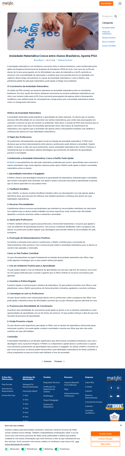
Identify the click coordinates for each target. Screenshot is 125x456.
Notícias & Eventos (65, 60)
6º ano (25, 417)
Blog (66, 389)
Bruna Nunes (39, 60)
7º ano (25, 421)
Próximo (58, 361)
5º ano (25, 413)
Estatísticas (65, 449)
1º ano (25, 396)
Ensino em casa (8, 396)
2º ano (25, 400)
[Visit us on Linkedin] (111, 396)
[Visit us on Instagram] (118, 388)
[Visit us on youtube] (118, 396)
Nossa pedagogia (50, 400)
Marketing (49, 449)
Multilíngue (48, 396)
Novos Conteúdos (108, 42)
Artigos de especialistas (106, 33)
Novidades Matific (108, 28)
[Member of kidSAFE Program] (114, 406)
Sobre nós (89, 383)
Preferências (32, 449)
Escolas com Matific (109, 46)
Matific (12, 162)
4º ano (25, 408)
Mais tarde (105, 444)
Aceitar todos (105, 434)
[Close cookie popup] (121, 425)
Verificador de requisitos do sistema (49, 389)
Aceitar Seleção (105, 439)
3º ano (25, 404)
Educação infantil (30, 391)
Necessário (14, 449)
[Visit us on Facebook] (111, 388)
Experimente (106, 4)
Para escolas (7, 385)
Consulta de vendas (93, 402)
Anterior (48, 361)
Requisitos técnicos (51, 383)
